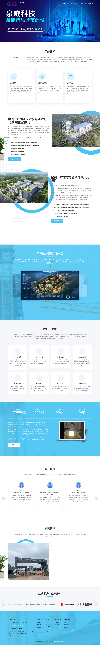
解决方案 (69, 4)
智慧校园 (39, 622)
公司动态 (57, 622)
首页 (64, 4)
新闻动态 (83, 4)
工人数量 (58, 410)
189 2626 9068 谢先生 (17, 625)
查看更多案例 (57, 220)
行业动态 (57, 624)
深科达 (47, 622)
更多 (47, 631)
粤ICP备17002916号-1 (59, 641)
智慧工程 (39, 624)
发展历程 (66, 627)
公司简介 (66, 622)
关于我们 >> (14, 445)
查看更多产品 (14, 159)
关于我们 (90, 4)
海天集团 (48, 629)
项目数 (37, 410)
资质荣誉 (66, 624)
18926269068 (22, 5)
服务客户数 (16, 410)
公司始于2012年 (82, 410)
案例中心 (76, 4)
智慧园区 (39, 627)
